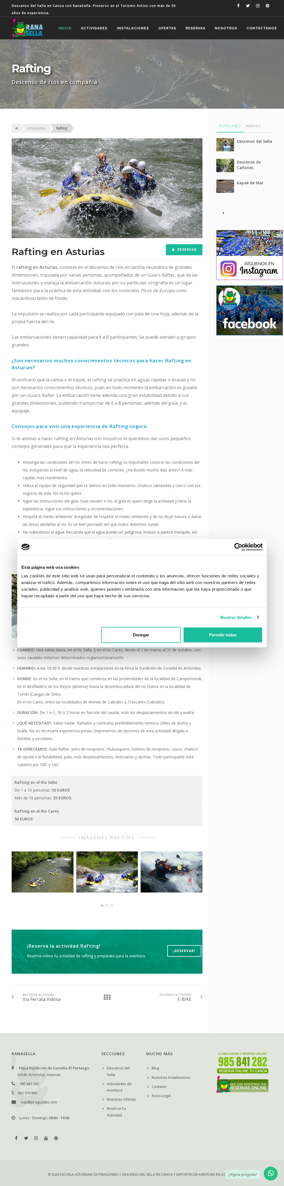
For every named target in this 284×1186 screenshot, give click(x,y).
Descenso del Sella (254, 141)
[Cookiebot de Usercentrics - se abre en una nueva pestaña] (238, 547)
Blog (155, 1067)
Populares (230, 125)
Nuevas (253, 125)
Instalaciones (133, 28)
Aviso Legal (161, 1095)
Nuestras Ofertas (121, 1099)
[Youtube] (46, 1137)
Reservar (186, 249)
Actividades (94, 28)
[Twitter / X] (26, 1137)
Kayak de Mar (250, 182)
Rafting (61, 128)
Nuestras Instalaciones (171, 1077)
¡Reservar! (184, 950)
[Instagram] (36, 1137)
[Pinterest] (56, 1137)
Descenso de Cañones (249, 164)
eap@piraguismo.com (39, 1102)
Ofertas (167, 28)
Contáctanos (262, 28)
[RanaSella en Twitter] (248, 5)
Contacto (159, 1086)
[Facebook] (16, 1137)
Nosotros (226, 28)
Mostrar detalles (236, 617)
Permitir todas (223, 634)
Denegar (141, 634)
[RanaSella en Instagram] (258, 5)
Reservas (195, 28)
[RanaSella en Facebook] (238, 5)
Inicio (65, 28)
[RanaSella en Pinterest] (267, 5)
